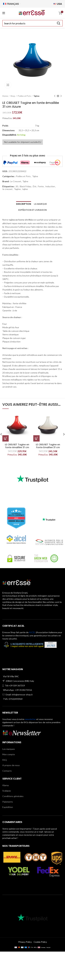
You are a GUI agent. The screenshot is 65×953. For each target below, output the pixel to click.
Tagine (17, 189)
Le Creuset (15, 181)
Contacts (7, 770)
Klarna (5, 785)
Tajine (36, 96)
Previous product (54, 96)
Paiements (7, 801)
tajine (25, 189)
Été (34, 186)
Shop (12, 96)
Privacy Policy (25, 942)
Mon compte (8, 754)
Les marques (8, 749)
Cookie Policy (40, 942)
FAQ (4, 760)
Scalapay (6, 790)
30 (17, 186)
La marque (40, 204)
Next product (61, 96)
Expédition (7, 807)
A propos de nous (11, 765)
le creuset (7, 189)
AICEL (32, 632)
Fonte (41, 186)
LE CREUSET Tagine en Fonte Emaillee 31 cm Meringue (48, 447)
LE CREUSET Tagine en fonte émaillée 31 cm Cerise (17, 447)
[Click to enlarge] (8, 85)
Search (58, 23)
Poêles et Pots (24, 96)
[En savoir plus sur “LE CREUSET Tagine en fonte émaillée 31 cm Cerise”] (5, 438)
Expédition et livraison (32, 210)
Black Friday (25, 186)
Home (5, 96)
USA (59, 3)
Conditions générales (13, 796)
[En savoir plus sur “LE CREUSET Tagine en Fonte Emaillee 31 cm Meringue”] (36, 438)
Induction (50, 186)
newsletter (30, 719)
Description (23, 204)
